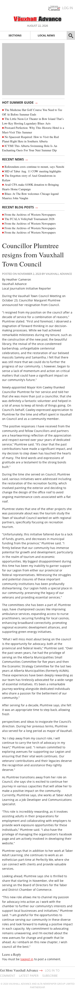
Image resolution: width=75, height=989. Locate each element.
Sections (15, 35)
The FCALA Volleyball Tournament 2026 (29, 219)
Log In (67, 8)
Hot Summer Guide (20, 102)
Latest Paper (29, 976)
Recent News (15, 159)
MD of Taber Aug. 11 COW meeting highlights (33, 171)
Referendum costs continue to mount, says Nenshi (34, 167)
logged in (26, 959)
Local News (46, 35)
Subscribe (50, 976)
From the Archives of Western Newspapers (30, 214)
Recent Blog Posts (20, 206)
